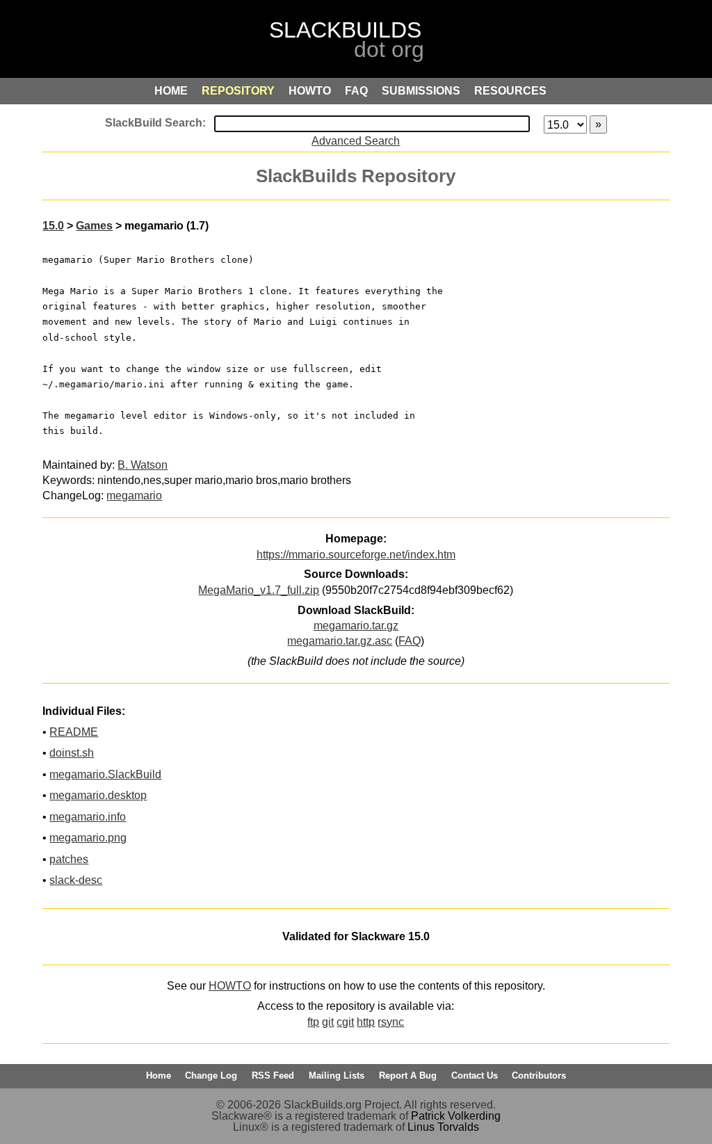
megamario (134, 495)
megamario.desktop (98, 795)
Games (94, 226)
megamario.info (87, 817)
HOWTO (230, 986)
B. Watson (143, 465)
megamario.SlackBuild (105, 774)
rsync (391, 1022)
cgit (345, 1022)
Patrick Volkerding (456, 1116)
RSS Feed (273, 1075)
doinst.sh (71, 753)
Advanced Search (356, 141)
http (366, 1022)
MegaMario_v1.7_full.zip (258, 590)
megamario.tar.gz (356, 625)
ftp (313, 1022)
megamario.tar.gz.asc (339, 641)
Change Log (211, 1075)
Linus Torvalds (443, 1127)
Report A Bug (408, 1075)
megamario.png (88, 838)
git (328, 1022)
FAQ (409, 641)
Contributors (539, 1075)
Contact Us (474, 1075)
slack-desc (75, 880)
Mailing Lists (336, 1075)
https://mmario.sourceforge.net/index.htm (356, 555)
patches (68, 859)
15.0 (53, 226)
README (73, 732)
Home (158, 1075)
